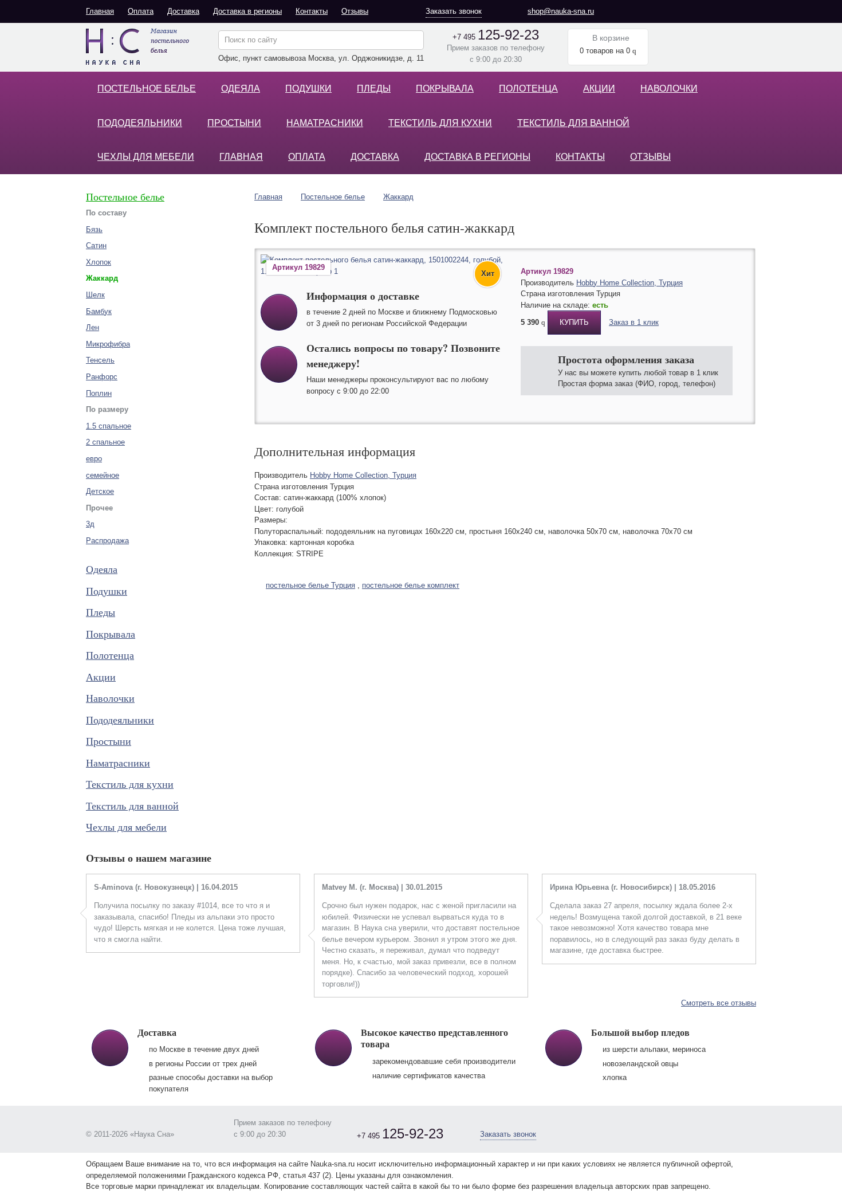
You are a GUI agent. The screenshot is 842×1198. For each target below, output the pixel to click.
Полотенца (528, 88)
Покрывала (445, 88)
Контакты (312, 11)
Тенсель (100, 360)
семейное (102, 475)
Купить (574, 322)
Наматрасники (324, 123)
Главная (100, 11)
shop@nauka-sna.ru (561, 11)
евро (94, 458)
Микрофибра (108, 344)
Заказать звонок (454, 11)
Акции (599, 88)
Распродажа (107, 540)
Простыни (234, 123)
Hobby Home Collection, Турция (629, 282)
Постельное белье (146, 88)
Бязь (94, 229)
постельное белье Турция (310, 585)
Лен (92, 327)
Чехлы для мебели (145, 157)
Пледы (374, 88)
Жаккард (398, 197)
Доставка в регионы (247, 11)
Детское (100, 491)
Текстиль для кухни (440, 123)
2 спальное (105, 442)
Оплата (141, 11)
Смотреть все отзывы (718, 1003)
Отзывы (354, 11)
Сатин (96, 245)
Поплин (99, 393)
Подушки (308, 88)
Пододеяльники (139, 123)
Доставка (183, 11)
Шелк (95, 294)
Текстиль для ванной (573, 123)
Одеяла (240, 88)
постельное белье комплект (410, 585)
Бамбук (99, 311)
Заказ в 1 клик (634, 322)
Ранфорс (101, 376)
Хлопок (98, 262)
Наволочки (669, 88)
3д (90, 524)
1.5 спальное (108, 426)
